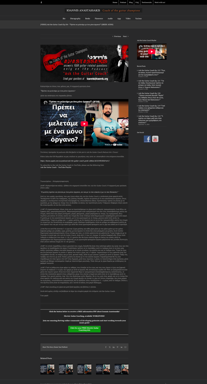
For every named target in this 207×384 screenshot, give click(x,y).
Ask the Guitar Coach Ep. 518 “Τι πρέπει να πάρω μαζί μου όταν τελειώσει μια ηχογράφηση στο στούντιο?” (150, 119)
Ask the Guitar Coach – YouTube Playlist (55, 167)
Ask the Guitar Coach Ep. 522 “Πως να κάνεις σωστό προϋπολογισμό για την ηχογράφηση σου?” (151, 72)
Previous (117, 36)
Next (125, 36)
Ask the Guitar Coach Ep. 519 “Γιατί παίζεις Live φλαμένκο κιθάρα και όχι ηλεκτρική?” (151, 108)
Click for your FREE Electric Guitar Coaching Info (84, 329)
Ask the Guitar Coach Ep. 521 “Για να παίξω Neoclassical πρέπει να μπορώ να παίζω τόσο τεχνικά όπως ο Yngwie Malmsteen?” (151, 84)
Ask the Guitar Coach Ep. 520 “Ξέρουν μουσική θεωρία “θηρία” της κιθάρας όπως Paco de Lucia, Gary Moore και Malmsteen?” (151, 96)
